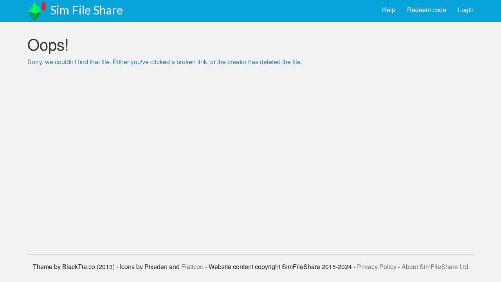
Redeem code (426, 9)
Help (388, 9)
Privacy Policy (376, 266)
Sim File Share (86, 10)
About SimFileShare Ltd (435, 266)
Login (466, 9)
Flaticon (192, 266)
